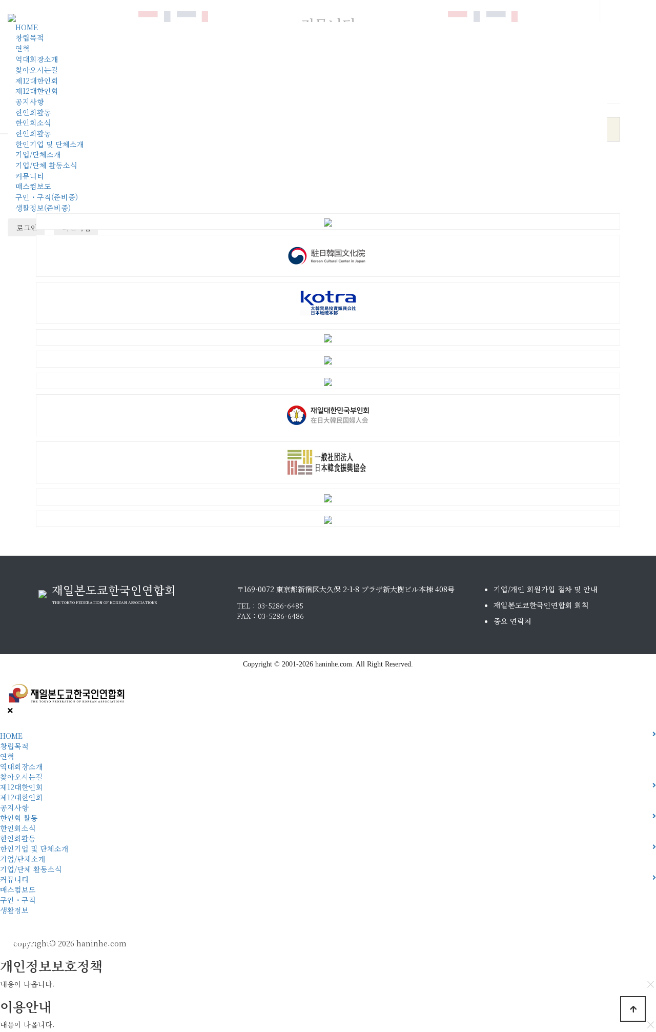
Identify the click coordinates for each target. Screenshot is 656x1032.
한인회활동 (33, 112)
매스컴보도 (33, 186)
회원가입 (12, 939)
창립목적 (29, 37)
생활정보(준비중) (43, 208)
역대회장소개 (36, 59)
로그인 (26, 227)
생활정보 (14, 910)
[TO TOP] (633, 1009)
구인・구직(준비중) (46, 197)
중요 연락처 (512, 621)
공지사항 (29, 101)
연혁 (22, 48)
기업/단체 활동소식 (46, 165)
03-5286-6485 (280, 605)
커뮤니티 (29, 176)
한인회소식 (33, 122)
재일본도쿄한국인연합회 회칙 (541, 605)
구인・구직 (18, 900)
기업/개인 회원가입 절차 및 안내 (546, 589)
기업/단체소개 (38, 154)
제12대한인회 (36, 80)
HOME (26, 27)
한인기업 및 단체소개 (49, 144)
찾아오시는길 (36, 70)
